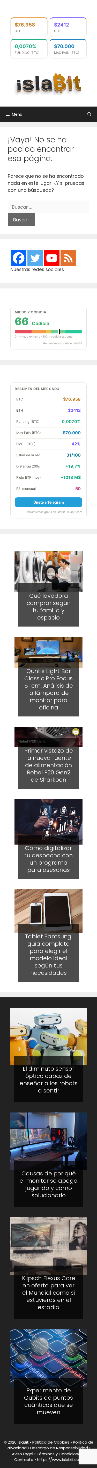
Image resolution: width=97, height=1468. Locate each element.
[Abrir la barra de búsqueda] (89, 114)
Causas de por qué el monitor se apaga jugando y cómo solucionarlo (49, 1184)
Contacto (23, 1459)
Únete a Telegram (48, 502)
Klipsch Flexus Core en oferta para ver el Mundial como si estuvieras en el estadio (48, 1292)
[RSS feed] (68, 258)
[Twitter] (35, 258)
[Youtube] (51, 258)
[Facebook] (18, 258)
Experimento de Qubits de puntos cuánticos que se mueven (48, 1401)
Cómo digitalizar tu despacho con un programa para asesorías (48, 859)
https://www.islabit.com (60, 1459)
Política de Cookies (50, 1442)
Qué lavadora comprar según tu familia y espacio (49, 607)
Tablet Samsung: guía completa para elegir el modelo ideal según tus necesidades (48, 954)
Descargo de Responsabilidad (59, 1448)
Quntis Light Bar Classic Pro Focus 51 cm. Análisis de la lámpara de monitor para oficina (48, 689)
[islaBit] (48, 83)
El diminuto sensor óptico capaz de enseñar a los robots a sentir (49, 1080)
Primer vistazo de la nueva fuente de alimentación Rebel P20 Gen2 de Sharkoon (48, 765)
